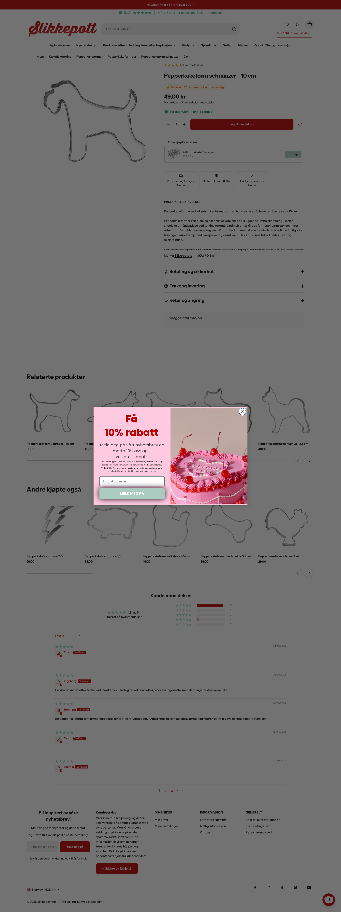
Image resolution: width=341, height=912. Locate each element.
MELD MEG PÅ (132, 493)
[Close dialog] (242, 411)
